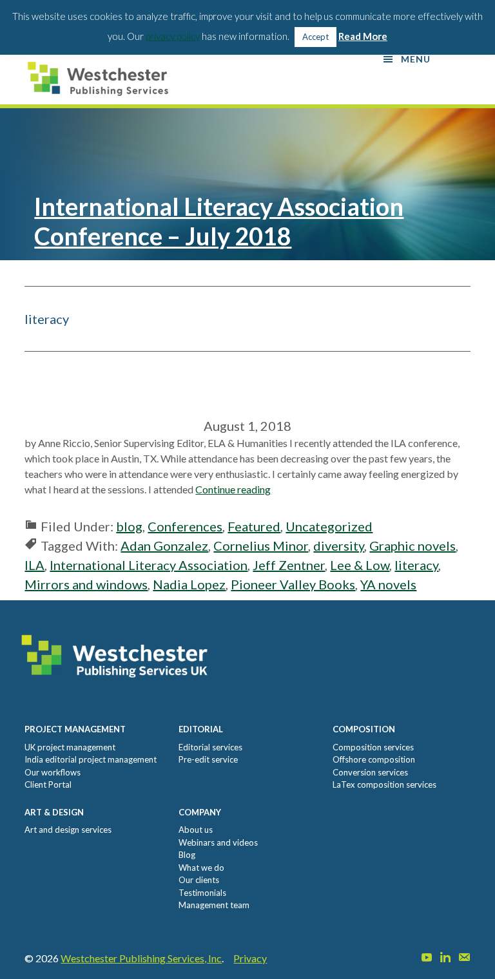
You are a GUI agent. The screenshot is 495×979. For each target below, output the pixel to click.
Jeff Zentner (289, 565)
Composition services (373, 747)
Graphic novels (412, 545)
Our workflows (52, 772)
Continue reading (233, 489)
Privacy (250, 958)
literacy (416, 565)
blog (129, 526)
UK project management (69, 747)
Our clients (199, 880)
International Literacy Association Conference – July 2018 (218, 221)
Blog (187, 855)
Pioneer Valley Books (293, 584)
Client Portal (48, 784)
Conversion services (370, 772)
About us (196, 829)
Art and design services (68, 829)
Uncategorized (329, 526)
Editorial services (210, 747)
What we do (201, 867)
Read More (362, 36)
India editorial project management (90, 759)
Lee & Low (359, 565)
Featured (254, 526)
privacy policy (173, 36)
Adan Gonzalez (164, 545)
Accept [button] (315, 37)
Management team (214, 905)
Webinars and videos (218, 842)
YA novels (388, 584)
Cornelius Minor (260, 545)
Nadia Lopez (189, 584)
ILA (34, 565)
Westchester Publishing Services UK (101, 79)
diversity (338, 545)
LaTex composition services (384, 784)
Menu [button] (416, 58)
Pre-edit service (208, 759)
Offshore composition (374, 759)
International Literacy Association (149, 565)
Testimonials (202, 893)
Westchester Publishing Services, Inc (141, 958)
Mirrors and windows (86, 584)
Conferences (185, 526)
